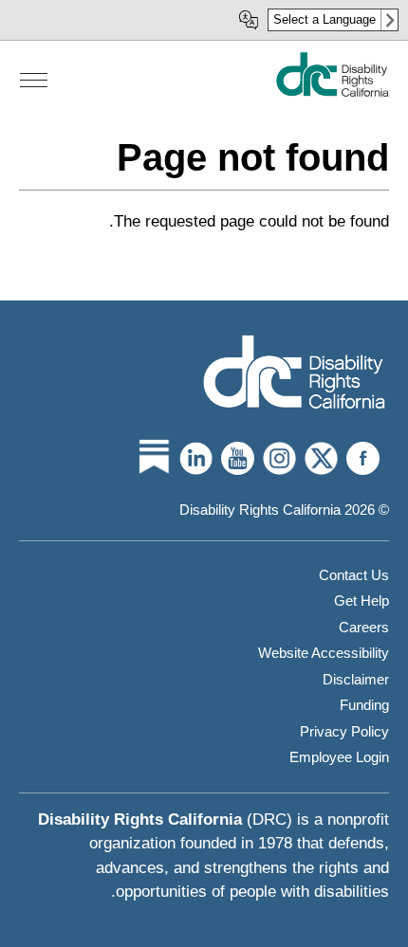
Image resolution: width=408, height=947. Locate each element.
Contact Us (354, 575)
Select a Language (324, 19)
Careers (364, 627)
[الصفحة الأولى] (332, 92)
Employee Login (339, 757)
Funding (364, 705)
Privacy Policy (344, 731)
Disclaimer (356, 679)
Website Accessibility (323, 653)
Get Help (361, 600)
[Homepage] (294, 374)
